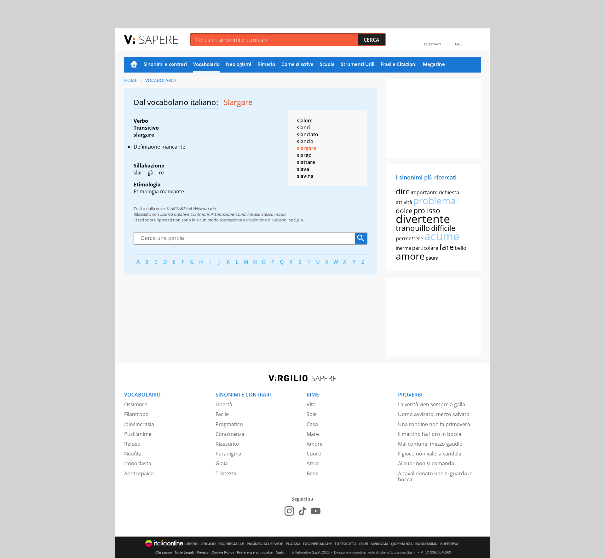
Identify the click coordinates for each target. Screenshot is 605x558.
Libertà (224, 404)
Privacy (203, 552)
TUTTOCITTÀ (345, 544)
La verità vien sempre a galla (431, 404)
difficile (443, 228)
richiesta (449, 192)
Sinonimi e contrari (165, 64)
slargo (304, 155)
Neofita (132, 453)
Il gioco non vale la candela (429, 453)
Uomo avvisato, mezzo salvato (434, 414)
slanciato (307, 134)
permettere (409, 238)
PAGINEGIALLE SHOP (265, 544)
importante (424, 192)
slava (303, 169)
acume (441, 236)
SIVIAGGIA (380, 544)
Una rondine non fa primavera (434, 424)
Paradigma (228, 453)
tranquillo (413, 228)
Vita (311, 404)
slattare (306, 162)
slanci (303, 127)
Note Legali (184, 552)
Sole (312, 414)
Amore (315, 443)
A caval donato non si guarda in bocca (435, 476)
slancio (305, 141)
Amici (313, 463)
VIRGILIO (208, 544)
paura (432, 258)
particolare (425, 247)
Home (133, 65)
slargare (306, 148)
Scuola (327, 64)
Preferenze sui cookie (255, 552)
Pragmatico (229, 424)
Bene (313, 473)
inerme (403, 248)
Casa (312, 424)
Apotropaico (139, 473)
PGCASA (293, 544)
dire (403, 191)
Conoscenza (230, 434)
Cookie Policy (222, 552)
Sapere (158, 39)
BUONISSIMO (426, 544)
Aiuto (280, 552)
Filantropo (136, 414)
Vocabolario (206, 64)
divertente (423, 218)
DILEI (363, 544)
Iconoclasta (137, 463)
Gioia (222, 463)
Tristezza (226, 473)
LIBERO (191, 544)
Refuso (132, 443)
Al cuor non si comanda (426, 463)
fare (446, 246)
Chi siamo (163, 552)
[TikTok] (302, 511)
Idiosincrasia (139, 424)
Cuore (314, 453)
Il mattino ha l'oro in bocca (429, 434)
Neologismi (238, 64)
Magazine (434, 64)
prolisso (426, 210)
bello (460, 247)
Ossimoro (135, 404)
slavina (305, 176)
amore (410, 256)
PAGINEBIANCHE (317, 544)
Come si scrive (297, 64)
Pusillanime (138, 434)
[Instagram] (289, 511)
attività (404, 202)
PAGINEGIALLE (231, 544)
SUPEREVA (449, 544)
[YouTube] (315, 511)
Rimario (266, 64)
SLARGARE (175, 208)
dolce (404, 210)
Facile (222, 414)
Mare (313, 434)
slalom (305, 120)
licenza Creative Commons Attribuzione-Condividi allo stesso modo (222, 214)
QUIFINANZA (402, 544)
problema (434, 200)
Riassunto (227, 443)
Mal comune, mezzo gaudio (430, 443)
